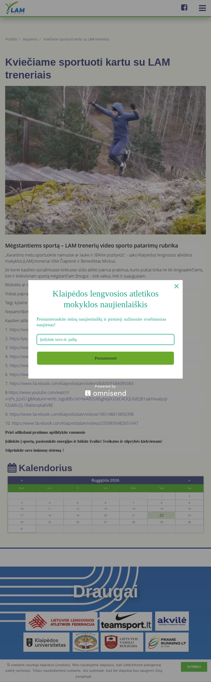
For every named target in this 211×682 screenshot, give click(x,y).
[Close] (176, 286)
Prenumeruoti (106, 358)
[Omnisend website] (105, 390)
